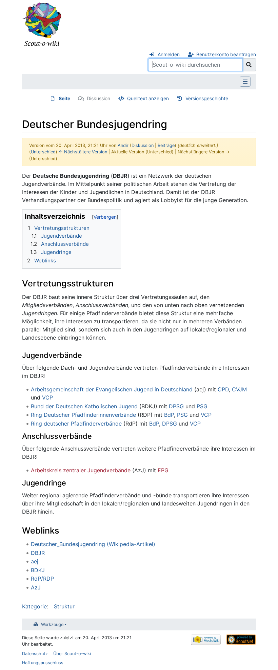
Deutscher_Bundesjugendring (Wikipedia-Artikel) (93, 544)
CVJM (239, 389)
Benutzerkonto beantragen (226, 54)
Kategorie (34, 606)
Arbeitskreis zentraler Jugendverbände (81, 470)
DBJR (38, 552)
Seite (64, 98)
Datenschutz (35, 653)
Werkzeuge (52, 624)
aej (34, 561)
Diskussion (98, 98)
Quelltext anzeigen (148, 98)
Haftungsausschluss (42, 662)
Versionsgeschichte (206, 98)
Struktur (64, 606)
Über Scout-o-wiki (72, 653)
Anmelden (169, 54)
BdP (169, 414)
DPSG (176, 406)
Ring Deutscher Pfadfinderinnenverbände (83, 414)
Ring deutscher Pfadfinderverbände (76, 423)
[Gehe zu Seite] (249, 64)
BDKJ (38, 570)
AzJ (36, 587)
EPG (163, 470)
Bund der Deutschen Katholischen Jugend (84, 406)
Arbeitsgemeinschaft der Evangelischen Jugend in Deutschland (112, 389)
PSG (202, 406)
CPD (223, 389)
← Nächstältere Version (83, 151)
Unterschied (43, 151)
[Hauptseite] (42, 24)
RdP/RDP (42, 578)
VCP (47, 397)
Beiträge (166, 145)
